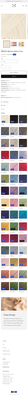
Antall (2, 64)
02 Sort (11, 124)
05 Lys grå (12, 136)
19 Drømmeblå (12, 184)
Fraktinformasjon (6, 354)
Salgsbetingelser (6, 350)
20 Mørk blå (21, 184)
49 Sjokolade (3, 291)
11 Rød (2, 160)
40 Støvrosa (3, 267)
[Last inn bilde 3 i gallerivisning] (21, 44)
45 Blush (2, 279)
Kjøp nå (14, 76)
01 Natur (2, 124)
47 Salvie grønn (22, 279)
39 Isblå (20, 255)
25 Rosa (11, 208)
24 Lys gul (3, 208)
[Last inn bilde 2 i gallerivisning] (14, 44)
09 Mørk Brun (21, 148)
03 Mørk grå (21, 124)
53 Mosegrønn (21, 291)
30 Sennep (3, 232)
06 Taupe (20, 136)
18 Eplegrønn (3, 184)
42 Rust (20, 267)
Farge (2, 58)
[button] (1, 5)
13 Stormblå (12, 160)
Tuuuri (12, 394)
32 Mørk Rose (21, 232)
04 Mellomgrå (3, 136)
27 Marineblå (3, 220)
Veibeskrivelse (6, 366)
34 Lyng (2, 243)
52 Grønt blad (12, 291)
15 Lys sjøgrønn (4, 172)
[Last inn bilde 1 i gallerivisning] (6, 44)
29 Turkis (20, 220)
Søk (3, 344)
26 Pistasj (20, 208)
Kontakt (4, 347)
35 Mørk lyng (12, 243)
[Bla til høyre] (26, 44)
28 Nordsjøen (12, 220)
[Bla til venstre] (1, 44)
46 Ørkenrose (12, 279)
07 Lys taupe (3, 148)
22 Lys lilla (12, 196)
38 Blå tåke (12, 255)
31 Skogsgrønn (12, 232)
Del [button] (3, 109)
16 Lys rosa (12, 172)
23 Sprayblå (21, 196)
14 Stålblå (21, 160)
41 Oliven (11, 267)
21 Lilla (2, 196)
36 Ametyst (21, 243)
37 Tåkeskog (3, 255)
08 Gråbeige (12, 148)
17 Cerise (20, 172)
